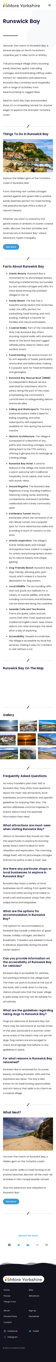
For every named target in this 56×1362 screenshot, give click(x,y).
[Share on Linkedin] (28, 1244)
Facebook (12, 1331)
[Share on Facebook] (9, 1244)
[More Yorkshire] (21, 5)
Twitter (36, 1331)
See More (11, 246)
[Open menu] (49, 5)
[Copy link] (37, 1244)
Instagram (13, 1337)
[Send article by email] (46, 1244)
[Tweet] (19, 1244)
